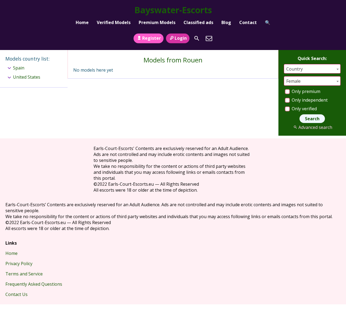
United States (26, 77)
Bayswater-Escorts (173, 10)
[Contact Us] (209, 38)
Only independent (309, 100)
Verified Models (114, 22)
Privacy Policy (18, 264)
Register (151, 38)
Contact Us (16, 294)
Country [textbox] (294, 69)
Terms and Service (24, 274)
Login (181, 38)
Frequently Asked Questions (33, 284)
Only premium (305, 91)
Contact (248, 22)
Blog (226, 22)
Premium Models (157, 22)
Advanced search (315, 127)
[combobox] (312, 69)
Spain (18, 68)
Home (82, 22)
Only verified (304, 109)
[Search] (197, 38)
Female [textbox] (293, 81)
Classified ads (198, 22)
